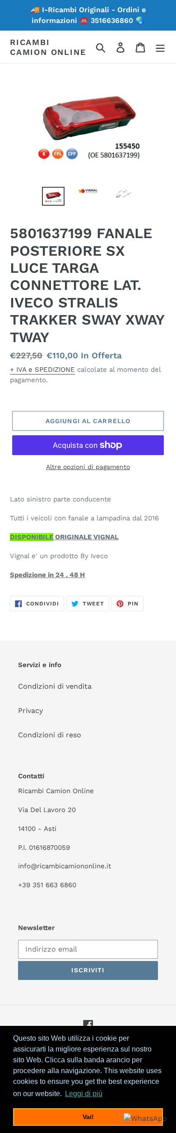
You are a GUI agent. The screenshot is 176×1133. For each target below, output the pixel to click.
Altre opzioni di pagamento (88, 466)
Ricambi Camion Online (48, 47)
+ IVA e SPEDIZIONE (42, 370)
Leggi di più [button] (83, 1093)
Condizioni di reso (49, 735)
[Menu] (160, 47)
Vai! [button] (88, 1116)
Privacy (30, 710)
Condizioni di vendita (55, 686)
